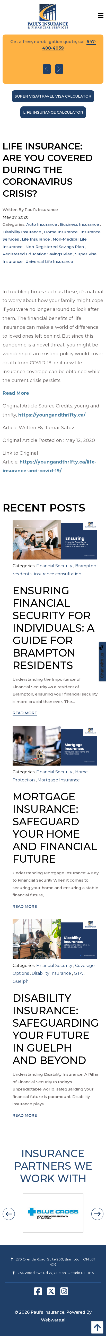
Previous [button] (47, 69)
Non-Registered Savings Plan (54, 246)
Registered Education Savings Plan (37, 253)
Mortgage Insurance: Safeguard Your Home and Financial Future (55, 827)
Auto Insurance (41, 224)
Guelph (21, 981)
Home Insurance (61, 231)
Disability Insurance (22, 231)
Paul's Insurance (47, 1312)
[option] (53, 59)
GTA (78, 973)
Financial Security (54, 565)
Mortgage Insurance (59, 780)
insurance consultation (57, 573)
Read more (25, 712)
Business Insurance (79, 224)
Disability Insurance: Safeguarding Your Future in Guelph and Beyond (56, 1029)
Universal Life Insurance (49, 261)
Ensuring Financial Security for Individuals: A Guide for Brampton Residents (53, 628)
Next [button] (59, 69)
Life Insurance (36, 239)
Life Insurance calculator (53, 112)
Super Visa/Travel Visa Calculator (53, 96)
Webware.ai (53, 1320)
